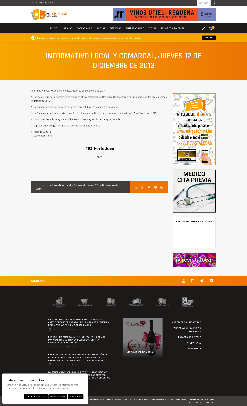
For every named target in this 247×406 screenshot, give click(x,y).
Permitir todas (58, 397)
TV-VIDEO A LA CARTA (172, 28)
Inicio (53, 28)
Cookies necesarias (36, 397)
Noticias (67, 28)
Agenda (101, 28)
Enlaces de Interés (189, 337)
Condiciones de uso (178, 399)
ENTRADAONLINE (135, 28)
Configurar (76, 397)
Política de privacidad (93, 399)
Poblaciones (84, 28)
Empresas (115, 28)
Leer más (208, 37)
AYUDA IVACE (194, 343)
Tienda (152, 28)
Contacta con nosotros (186, 322)
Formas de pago (158, 399)
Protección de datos (117, 399)
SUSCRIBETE (194, 348)
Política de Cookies (139, 399)
